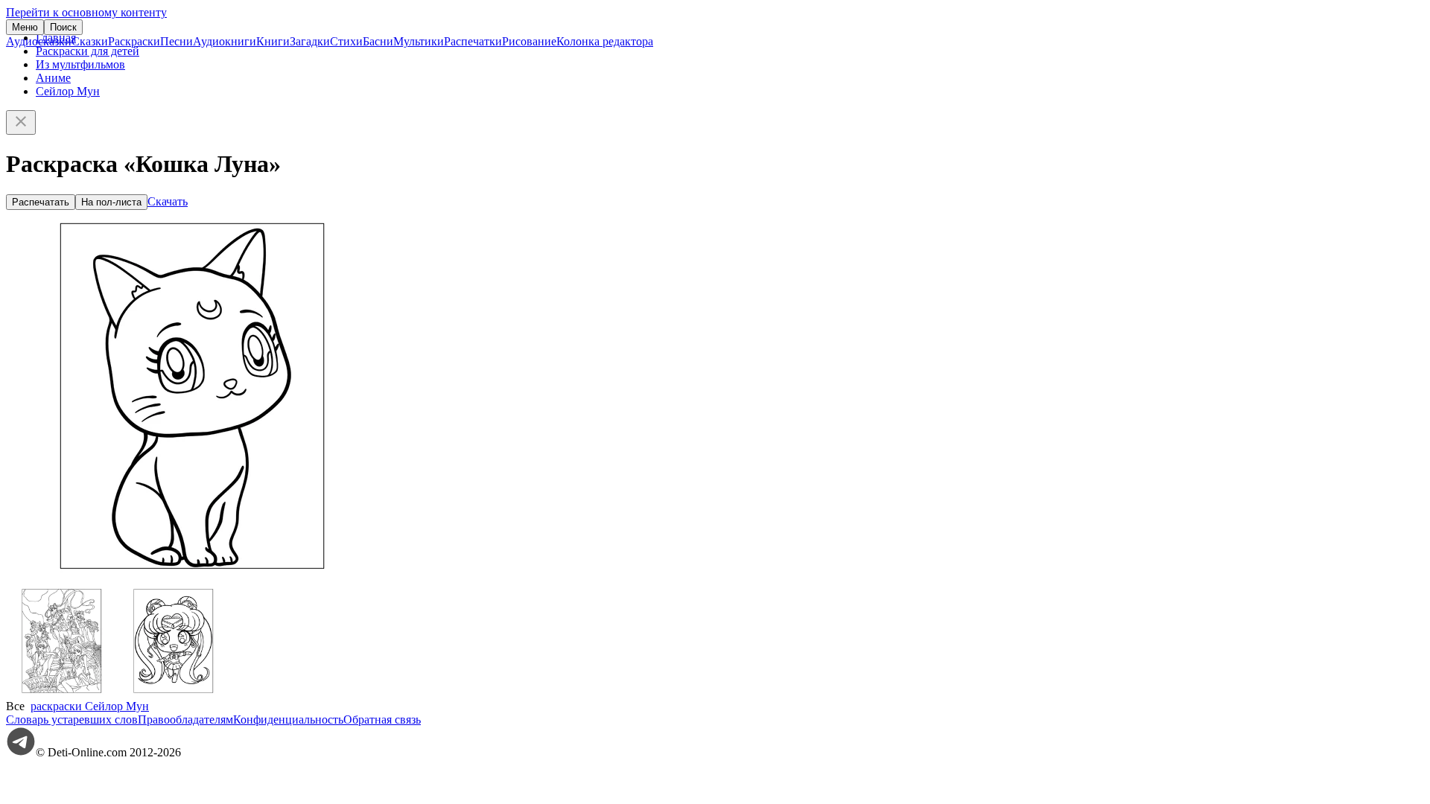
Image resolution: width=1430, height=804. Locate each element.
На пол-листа (111, 202)
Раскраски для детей (87, 51)
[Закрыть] (21, 122)
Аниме (53, 77)
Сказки (90, 41)
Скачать (167, 201)
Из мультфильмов (80, 64)
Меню (25, 27)
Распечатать (40, 202)
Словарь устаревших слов (72, 719)
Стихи (346, 41)
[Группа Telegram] (21, 752)
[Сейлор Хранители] (62, 692)
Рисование (529, 41)
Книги (273, 41)
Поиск (63, 27)
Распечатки (473, 41)
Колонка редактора (604, 41)
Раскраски (134, 41)
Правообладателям (185, 719)
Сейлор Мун (68, 91)
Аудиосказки (39, 41)
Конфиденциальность (288, 719)
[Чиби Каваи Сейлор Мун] (173, 692)
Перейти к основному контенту (86, 12)
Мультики (418, 41)
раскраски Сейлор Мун (90, 706)
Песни (176, 41)
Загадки (310, 41)
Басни (378, 41)
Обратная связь (382, 719)
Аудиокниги (224, 41)
